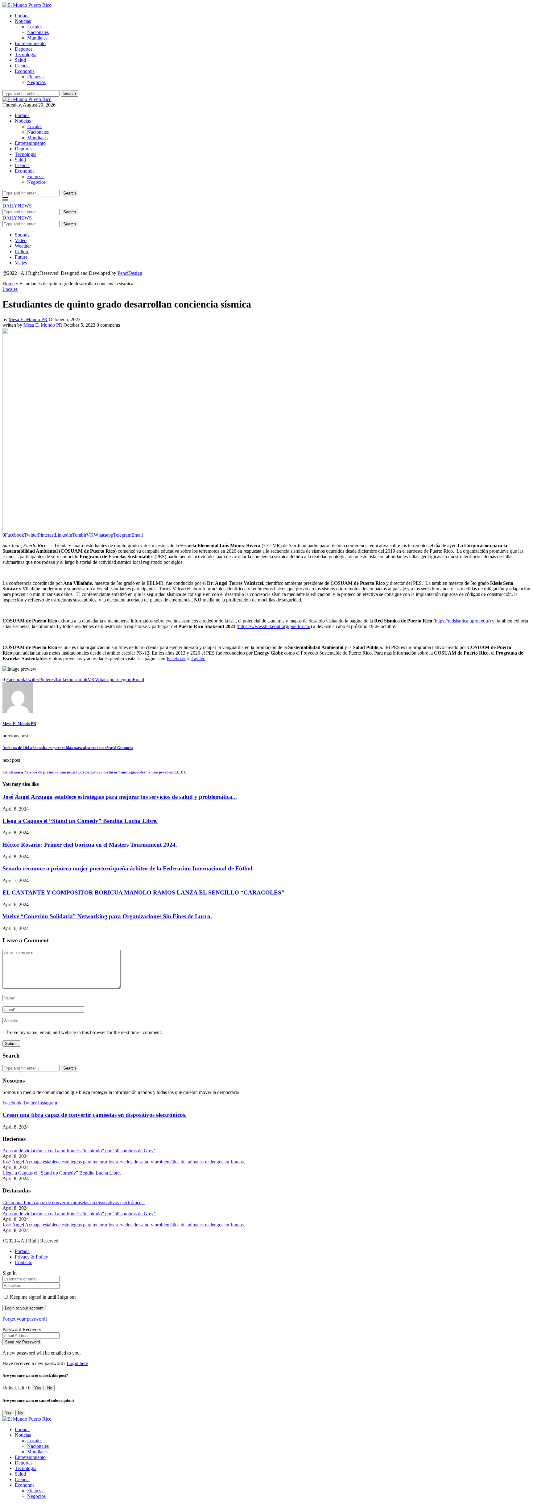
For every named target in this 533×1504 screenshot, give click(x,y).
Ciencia (22, 65)
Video (21, 240)
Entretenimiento (30, 43)
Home (8, 283)
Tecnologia (25, 54)
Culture (22, 251)
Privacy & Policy (31, 1256)
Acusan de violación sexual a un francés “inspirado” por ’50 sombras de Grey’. (79, 1150)
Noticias (23, 21)
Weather (23, 246)
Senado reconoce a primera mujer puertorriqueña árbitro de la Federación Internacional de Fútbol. (128, 868)
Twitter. (198, 658)
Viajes (21, 262)
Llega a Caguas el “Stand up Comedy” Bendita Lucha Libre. (80, 821)
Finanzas (35, 76)
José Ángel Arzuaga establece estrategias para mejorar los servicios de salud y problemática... (119, 797)
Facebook (176, 658)
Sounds (22, 234)
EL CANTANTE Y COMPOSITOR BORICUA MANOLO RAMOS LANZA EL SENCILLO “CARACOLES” (143, 892)
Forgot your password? (25, 1319)
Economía (25, 71)
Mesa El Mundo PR (28, 319)
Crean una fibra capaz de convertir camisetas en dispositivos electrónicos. (94, 1115)
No (49, 1388)
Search (69, 93)
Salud (20, 60)
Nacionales (38, 32)
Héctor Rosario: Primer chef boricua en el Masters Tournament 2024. (89, 844)
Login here (77, 1363)
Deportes (23, 49)
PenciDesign (130, 273)
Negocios (36, 82)
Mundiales (37, 37)
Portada (22, 15)
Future (21, 257)
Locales (34, 26)
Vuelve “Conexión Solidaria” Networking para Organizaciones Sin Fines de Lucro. (107, 916)
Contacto (23, 1262)
